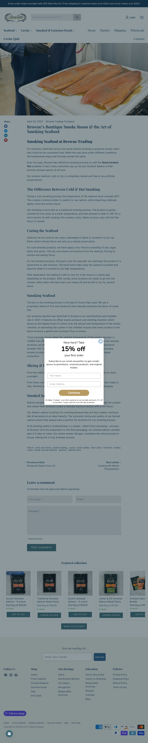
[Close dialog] (100, 341)
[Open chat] (9, 733)
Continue (74, 393)
